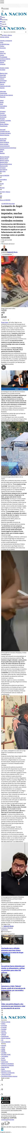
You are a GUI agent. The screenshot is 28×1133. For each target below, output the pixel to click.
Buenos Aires (3, 73)
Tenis (1, 104)
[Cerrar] (25, 29)
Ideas (1, 151)
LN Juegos (3, 111)
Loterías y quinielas (5, 120)
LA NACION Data (4, 44)
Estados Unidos (4, 68)
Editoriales (3, 91)
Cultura (2, 79)
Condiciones (4, 1119)
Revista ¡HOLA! (4, 159)
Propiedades (3, 57)
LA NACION (4, 203)
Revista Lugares (4, 160)
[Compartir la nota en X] (4, 317)
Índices (2, 62)
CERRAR (2, 1)
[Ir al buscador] (2, 11)
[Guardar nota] (4, 310)
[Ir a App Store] (5, 1103)
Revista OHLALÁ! (4, 157)
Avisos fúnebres (4, 142)
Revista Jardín (4, 166)
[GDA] (5, 1125)
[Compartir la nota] (2, 313)
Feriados (2, 119)
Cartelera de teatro (5, 133)
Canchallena (3, 106)
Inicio (3, 17)
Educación (3, 77)
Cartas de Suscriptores (6, 95)
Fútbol (2, 100)
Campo (2, 55)
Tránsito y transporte (6, 40)
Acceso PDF (3, 139)
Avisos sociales (4, 144)
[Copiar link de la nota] (2, 315)
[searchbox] (13, 32)
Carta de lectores (5, 146)
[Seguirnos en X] (2, 1085)
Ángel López (4, 322)
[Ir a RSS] (2, 1094)
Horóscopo (3, 117)
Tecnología (3, 115)
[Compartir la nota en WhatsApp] (4, 313)
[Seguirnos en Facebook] (2, 1080)
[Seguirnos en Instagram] (2, 1090)
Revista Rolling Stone (6, 164)
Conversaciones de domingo (8, 148)
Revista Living (4, 162)
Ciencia (2, 84)
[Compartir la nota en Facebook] (2, 317)
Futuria (2, 51)
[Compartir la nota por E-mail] (6, 317)
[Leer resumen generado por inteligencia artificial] (2, 310)
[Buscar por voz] (25, 32)
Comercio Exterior (5, 59)
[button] (14, 114)
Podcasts (2, 122)
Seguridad (3, 75)
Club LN (4, 24)
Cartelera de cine (5, 131)
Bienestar (2, 82)
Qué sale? (2, 129)
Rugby (2, 102)
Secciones (4, 19)
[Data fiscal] (2, 1130)
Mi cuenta (4, 26)
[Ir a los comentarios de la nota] (6, 310)
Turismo (2, 113)
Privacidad (11, 1119)
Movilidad (3, 60)
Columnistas (3, 93)
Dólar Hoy (3, 53)
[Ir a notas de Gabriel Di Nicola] (14, 248)
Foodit (3, 22)
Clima (1, 42)
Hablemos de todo (5, 86)
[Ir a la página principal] (14, 15)
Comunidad (3, 80)
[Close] (2, 1010)
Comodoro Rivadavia (7, 928)
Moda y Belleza (4, 124)
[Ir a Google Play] (5, 1100)
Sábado (2, 149)
